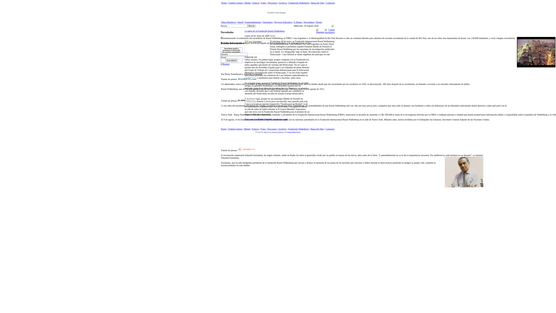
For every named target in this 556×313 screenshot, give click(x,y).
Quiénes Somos (235, 3)
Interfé (241, 22)
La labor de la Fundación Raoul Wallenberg (265, 31)
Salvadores (268, 22)
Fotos (263, 3)
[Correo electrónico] (330, 32)
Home (224, 3)
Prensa (319, 22)
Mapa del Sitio (317, 3)
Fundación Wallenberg (299, 3)
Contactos (330, 3)
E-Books (298, 22)
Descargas (272, 3)
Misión (247, 3)
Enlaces (255, 3)
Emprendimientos (253, 22)
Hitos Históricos (228, 22)
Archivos (283, 3)
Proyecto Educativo (283, 22)
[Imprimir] (320, 32)
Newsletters (309, 22)
